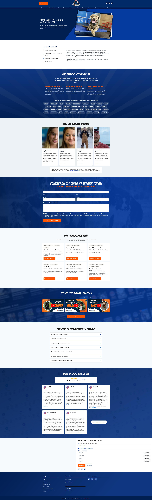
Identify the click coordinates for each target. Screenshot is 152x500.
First (44, 194)
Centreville (99, 103)
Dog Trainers (68, 476)
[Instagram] (109, 3)
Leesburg (59, 109)
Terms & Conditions (103, 215)
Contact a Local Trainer (52, 220)
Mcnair (87, 109)
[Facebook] (107, 3)
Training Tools (68, 488)
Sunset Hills (96, 112)
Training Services (56, 7)
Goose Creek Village (76, 106)
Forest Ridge (66, 106)
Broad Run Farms (76, 103)
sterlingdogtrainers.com (74, 170)
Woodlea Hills (105, 112)
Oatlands (46, 112)
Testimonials (72, 7)
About (48, 7)
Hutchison (104, 106)
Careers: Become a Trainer (49, 490)
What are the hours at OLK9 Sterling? (59, 334)
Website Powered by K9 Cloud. (84, 498)
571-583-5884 (82, 445)
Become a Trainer (107, 7)
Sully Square (89, 112)
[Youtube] (96, 479)
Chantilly (106, 103)
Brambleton (68, 103)
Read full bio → (46, 163)
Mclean (81, 109)
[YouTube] (112, 3)
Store (89, 7)
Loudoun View (67, 109)
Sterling (66, 112)
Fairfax (59, 106)
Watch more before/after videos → (76, 316)
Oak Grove (105, 109)
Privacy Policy (50, 216)
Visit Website (81, 465)
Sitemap (44, 491)
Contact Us (89, 465)
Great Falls (84, 106)
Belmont (61, 103)
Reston (60, 112)
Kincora (46, 109)
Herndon (98, 106)
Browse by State (69, 482)
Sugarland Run (81, 112)
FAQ (78, 7)
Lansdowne (52, 109)
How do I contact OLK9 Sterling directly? (60, 347)
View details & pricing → (49, 258)
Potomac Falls (54, 112)
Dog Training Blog (47, 484)
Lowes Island (75, 109)
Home (42, 7)
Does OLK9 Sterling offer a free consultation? (61, 351)
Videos (64, 7)
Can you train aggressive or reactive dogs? (60, 343)
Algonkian (46, 103)
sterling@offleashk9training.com (86, 448)
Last (77, 194)
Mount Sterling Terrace (96, 109)
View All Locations (69, 481)
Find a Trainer (43, 3)
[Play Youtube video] (53, 305)
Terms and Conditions (48, 488)
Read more (46, 406)
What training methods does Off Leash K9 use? (61, 360)
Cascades (93, 103)
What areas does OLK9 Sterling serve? (59, 356)
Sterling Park (73, 112)
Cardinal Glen (85, 103)
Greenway (91, 106)
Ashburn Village (54, 103)
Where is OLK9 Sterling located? (58, 338)
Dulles (54, 106)
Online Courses (68, 490)
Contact (84, 7)
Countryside (48, 106)
